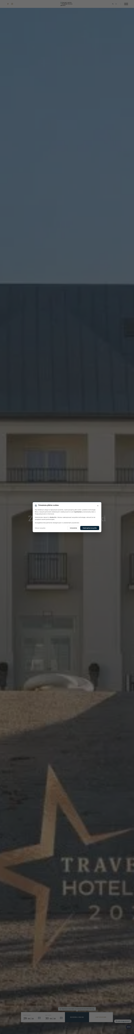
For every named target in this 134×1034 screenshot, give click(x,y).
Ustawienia (73, 528)
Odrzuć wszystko (40, 528)
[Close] (97, 505)
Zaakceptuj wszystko (90, 528)
